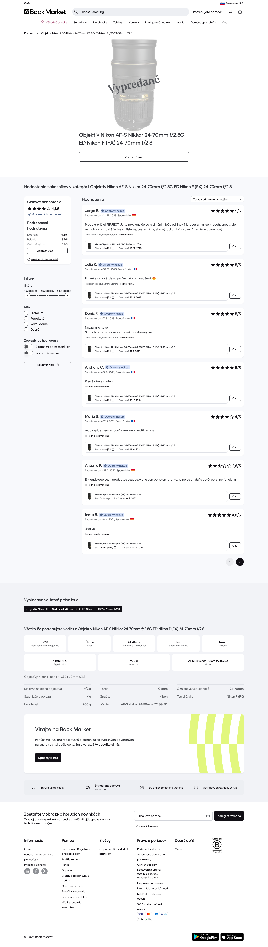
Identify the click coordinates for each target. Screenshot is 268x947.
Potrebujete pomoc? (208, 12)
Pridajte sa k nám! (35, 864)
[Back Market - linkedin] (27, 871)
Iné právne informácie (150, 883)
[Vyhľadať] (76, 12)
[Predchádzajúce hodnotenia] (230, 562)
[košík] (240, 12)
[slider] (27, 295)
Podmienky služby (148, 849)
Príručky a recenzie (73, 891)
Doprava (67, 870)
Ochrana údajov (147, 864)
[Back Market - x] (44, 871)
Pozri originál (126, 234)
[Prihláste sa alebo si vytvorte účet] (230, 12)
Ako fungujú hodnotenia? (44, 259)
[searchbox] (134, 12)
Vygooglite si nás (107, 744)
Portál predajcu (71, 859)
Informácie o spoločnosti (152, 888)
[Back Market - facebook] (36, 871)
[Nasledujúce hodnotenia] (240, 562)
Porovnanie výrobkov (75, 897)
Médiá (178, 849)
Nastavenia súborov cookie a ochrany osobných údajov (149, 873)
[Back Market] (45, 11)
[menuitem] (80, 22)
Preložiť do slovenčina (97, 386)
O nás (27, 849)
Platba (65, 864)
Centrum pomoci (72, 886)
